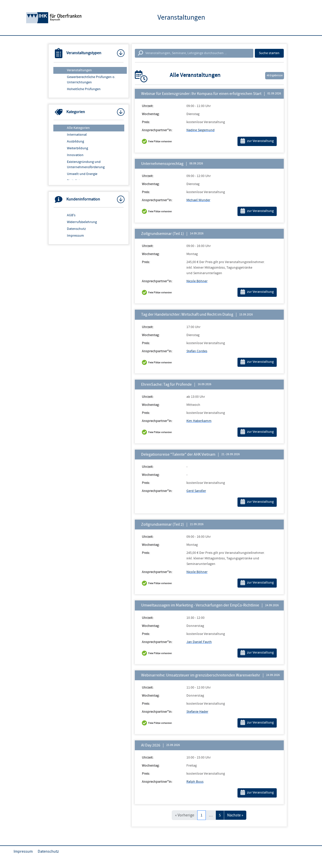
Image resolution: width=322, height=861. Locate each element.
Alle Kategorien (78, 128)
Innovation (75, 155)
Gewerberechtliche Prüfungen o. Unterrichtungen (91, 80)
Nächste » (235, 815)
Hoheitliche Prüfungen (84, 89)
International (77, 134)
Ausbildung (75, 141)
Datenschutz (76, 229)
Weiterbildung (77, 148)
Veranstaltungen (79, 70)
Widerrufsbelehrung (82, 222)
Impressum (75, 235)
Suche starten (269, 53)
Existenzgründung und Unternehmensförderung (86, 164)
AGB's (71, 215)
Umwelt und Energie (82, 174)
